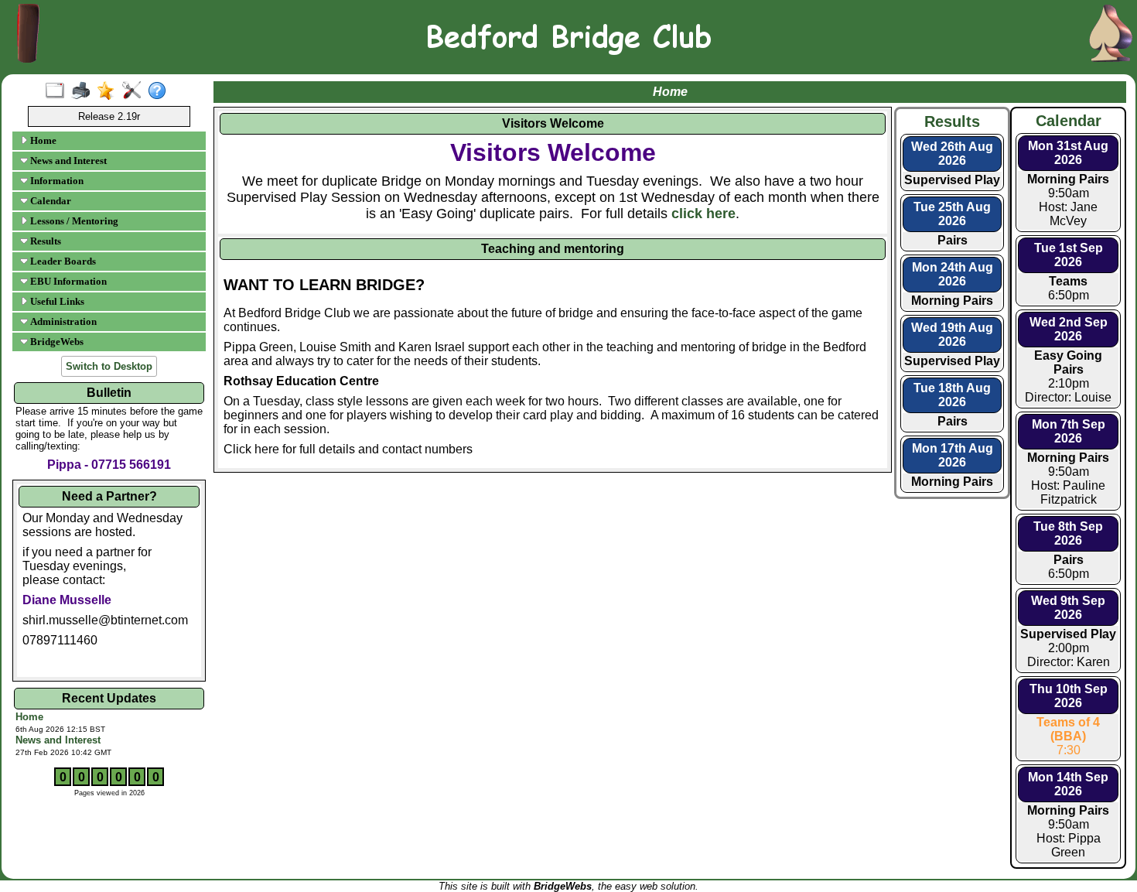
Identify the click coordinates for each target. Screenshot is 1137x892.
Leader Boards (62, 261)
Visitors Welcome (553, 123)
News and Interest (67, 160)
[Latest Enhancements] (109, 91)
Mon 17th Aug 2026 (952, 455)
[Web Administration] (135, 91)
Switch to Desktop (109, 366)
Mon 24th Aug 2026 (952, 274)
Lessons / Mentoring (73, 221)
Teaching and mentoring (552, 248)
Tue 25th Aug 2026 (952, 213)
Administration (62, 321)
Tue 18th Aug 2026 (952, 394)
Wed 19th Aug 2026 (952, 334)
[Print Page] (84, 91)
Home (42, 140)
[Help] (160, 91)
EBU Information (67, 281)
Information (56, 180)
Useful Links (56, 301)
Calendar (49, 201)
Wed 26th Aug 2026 (952, 153)
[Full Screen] (58, 91)
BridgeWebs (56, 341)
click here (703, 213)
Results (44, 241)
